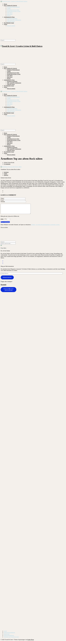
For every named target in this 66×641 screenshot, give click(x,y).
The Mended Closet (9, 23)
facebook (6, 172)
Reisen (9, 15)
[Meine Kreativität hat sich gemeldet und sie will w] (27, 346)
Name (2, 198)
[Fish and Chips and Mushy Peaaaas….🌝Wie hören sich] (16, 316)
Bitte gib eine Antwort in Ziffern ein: (10, 216)
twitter (5, 173)
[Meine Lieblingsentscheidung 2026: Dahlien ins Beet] (38, 319)
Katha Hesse (30, 639)
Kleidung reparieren (12, 18)
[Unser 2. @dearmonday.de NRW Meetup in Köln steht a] (49, 525)
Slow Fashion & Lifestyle (10, 5)
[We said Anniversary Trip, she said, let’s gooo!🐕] (60, 297)
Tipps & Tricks (11, 21)
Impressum (6, 634)
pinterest (6, 175)
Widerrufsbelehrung (9, 635)
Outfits (9, 8)
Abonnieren (7, 277)
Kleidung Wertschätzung (13, 7)
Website (3, 201)
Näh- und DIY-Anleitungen (14, 20)
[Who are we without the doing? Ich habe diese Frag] (27, 524)
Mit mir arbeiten (11, 25)
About (5, 24)
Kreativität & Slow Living (13, 11)
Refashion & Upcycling (13, 10)
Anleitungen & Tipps (9, 17)
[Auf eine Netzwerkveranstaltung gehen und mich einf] (6, 546)
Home (5, 4)
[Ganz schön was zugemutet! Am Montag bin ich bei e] (60, 553)
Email (2, 200)
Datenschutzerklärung (9, 632)
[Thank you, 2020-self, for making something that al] (38, 483)
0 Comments (7, 164)
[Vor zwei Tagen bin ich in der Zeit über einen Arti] (49, 386)
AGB (5, 631)
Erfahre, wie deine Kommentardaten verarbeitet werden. (45, 224)
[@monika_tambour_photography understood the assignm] (16, 525)
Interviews (9, 14)
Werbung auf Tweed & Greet (11, 637)
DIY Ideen (9, 12)
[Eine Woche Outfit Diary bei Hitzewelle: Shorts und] (6, 300)
